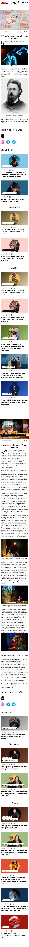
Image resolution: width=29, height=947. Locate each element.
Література (3, 732)
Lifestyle (3, 227)
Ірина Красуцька (5, 31)
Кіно (2, 170)
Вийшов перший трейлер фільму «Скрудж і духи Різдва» (13, 200)
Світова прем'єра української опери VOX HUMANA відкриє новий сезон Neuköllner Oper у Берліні (14, 908)
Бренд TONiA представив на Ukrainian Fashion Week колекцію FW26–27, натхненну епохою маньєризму (13, 347)
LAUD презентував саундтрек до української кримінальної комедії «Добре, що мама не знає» (13, 174)
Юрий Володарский (6, 440)
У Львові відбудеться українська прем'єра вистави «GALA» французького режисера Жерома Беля (13, 880)
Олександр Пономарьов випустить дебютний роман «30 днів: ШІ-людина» (13, 737)
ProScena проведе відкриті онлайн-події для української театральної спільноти (14, 794)
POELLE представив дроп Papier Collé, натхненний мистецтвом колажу (12, 231)
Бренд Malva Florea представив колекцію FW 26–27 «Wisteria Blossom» (12, 258)
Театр (2, 875)
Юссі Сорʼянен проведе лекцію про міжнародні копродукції (14, 768)
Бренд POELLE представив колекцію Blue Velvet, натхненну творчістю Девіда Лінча (14, 402)
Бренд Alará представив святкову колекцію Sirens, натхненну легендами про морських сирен (13, 375)
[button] (7, 3)
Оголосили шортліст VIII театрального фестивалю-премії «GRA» (13, 935)
